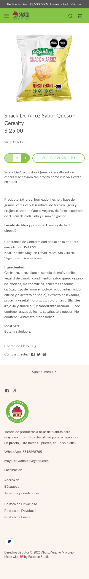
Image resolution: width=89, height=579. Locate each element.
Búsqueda (11, 486)
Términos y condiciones (22, 493)
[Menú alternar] (6, 15)
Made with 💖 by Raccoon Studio (26, 556)
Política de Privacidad (20, 504)
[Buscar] (70, 15)
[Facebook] (7, 390)
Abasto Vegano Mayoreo (57, 552)
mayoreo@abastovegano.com (26, 460)
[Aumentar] (25, 158)
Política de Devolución (21, 510)
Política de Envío (17, 517)
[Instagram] (14, 390)
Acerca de (11, 480)
